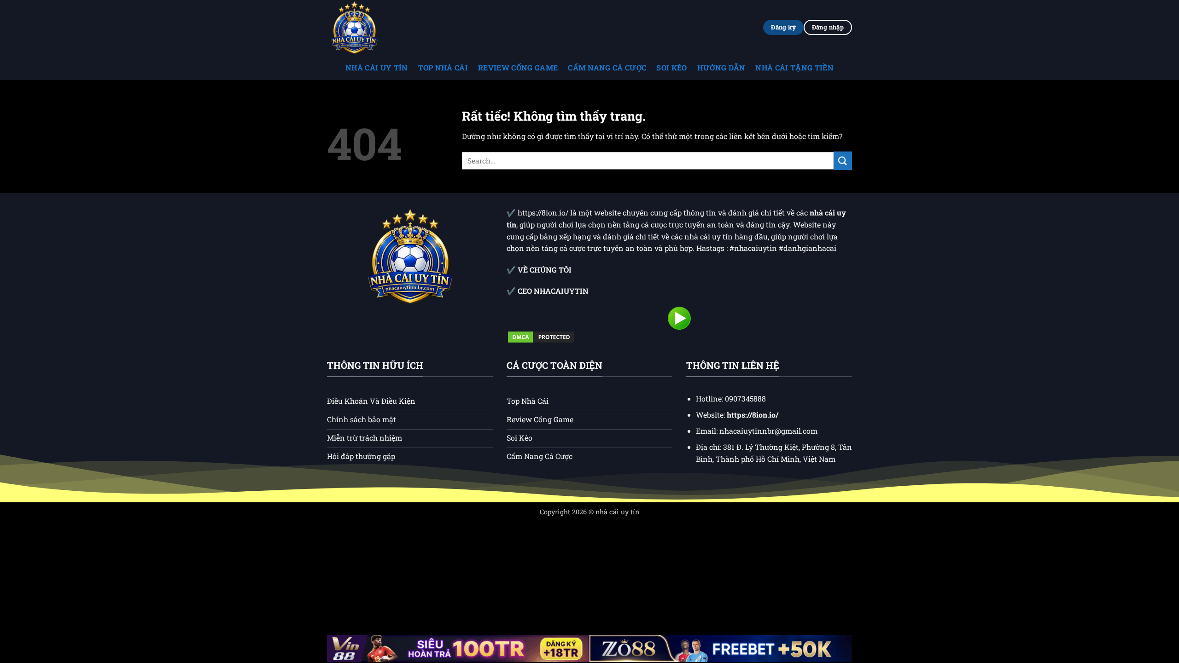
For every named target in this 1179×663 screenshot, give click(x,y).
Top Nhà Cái (443, 67)
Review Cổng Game (518, 67)
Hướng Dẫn (721, 67)
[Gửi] (843, 160)
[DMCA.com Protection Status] (541, 336)
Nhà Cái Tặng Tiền (794, 67)
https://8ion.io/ (544, 212)
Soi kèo (671, 67)
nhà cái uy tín (617, 511)
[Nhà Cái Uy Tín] (373, 27)
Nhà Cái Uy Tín (376, 67)
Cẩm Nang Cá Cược (607, 67)
